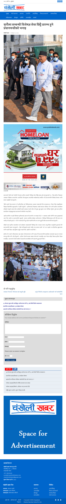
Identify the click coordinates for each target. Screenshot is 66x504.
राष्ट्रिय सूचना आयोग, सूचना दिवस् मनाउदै (15, 390)
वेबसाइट (7, 347)
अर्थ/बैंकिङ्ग (35, 14)
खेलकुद (16, 18)
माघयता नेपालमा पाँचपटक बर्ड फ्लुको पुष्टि (14, 292)
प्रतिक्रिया (7, 322)
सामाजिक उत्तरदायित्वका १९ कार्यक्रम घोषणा (13, 306)
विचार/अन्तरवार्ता (44, 14)
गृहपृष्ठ (7, 14)
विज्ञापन (19, 502)
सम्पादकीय (36, 495)
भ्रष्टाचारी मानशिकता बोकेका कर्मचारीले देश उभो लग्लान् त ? (17, 309)
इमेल (6, 342)
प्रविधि (21, 18)
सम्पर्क (34, 18)
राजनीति (28, 14)
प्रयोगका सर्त (13, 500)
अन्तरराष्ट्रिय (28, 18)
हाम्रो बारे (7, 500)
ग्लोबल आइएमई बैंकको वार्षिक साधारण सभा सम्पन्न (18, 383)
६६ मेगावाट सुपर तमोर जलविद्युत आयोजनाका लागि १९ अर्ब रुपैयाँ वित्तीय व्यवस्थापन (22, 304)
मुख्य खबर (8, 369)
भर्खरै (15, 369)
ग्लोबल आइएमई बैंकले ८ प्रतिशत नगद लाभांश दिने (18, 387)
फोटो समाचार (14, 14)
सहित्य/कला (9, 18)
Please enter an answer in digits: (15, 351)
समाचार (22, 14)
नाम (6, 337)
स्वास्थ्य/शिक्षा (54, 14)
